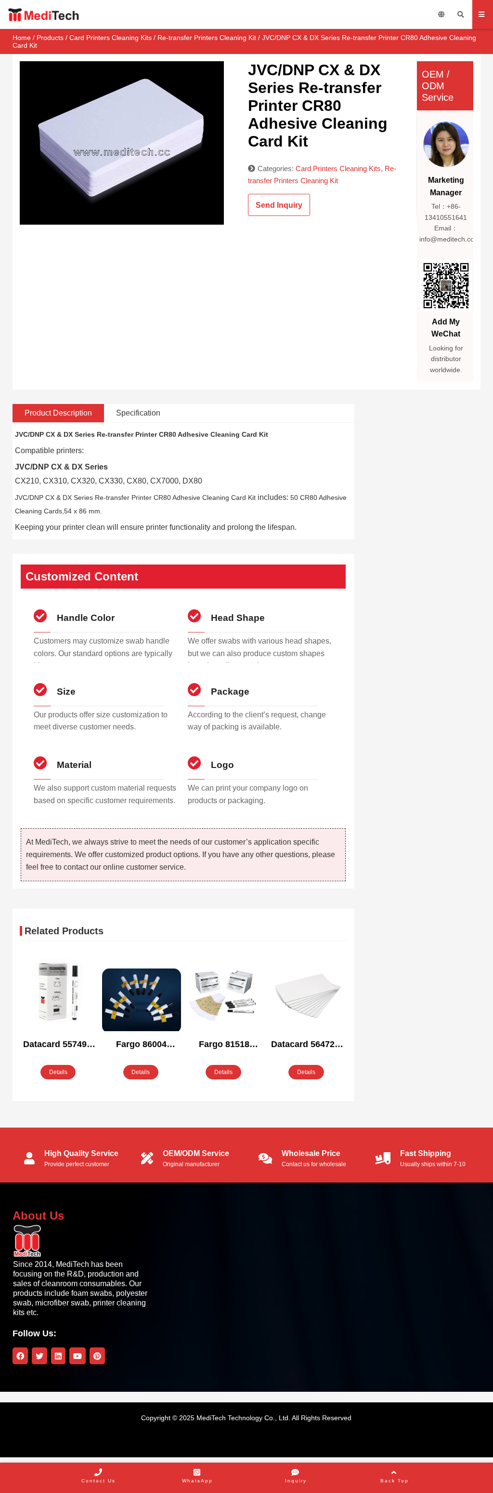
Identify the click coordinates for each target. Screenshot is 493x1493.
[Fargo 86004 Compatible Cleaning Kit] (141, 1001)
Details (58, 1072)
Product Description (58, 413)
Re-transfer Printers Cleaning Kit (206, 37)
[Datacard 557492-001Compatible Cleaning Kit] (59, 993)
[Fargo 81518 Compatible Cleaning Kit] (224, 993)
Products (50, 37)
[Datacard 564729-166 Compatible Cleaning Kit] (307, 993)
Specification (138, 413)
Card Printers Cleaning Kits (110, 37)
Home (22, 37)
